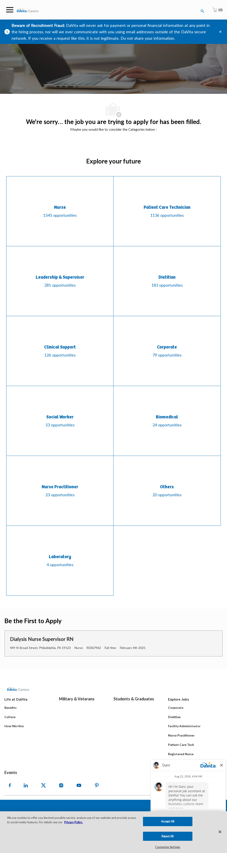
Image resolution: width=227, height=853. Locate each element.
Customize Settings (167, 847)
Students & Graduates (134, 699)
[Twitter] (43, 785)
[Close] (220, 832)
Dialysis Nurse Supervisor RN (42, 639)
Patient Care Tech (181, 745)
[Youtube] (79, 785)
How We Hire (14, 726)
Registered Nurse (181, 754)
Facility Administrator (184, 726)
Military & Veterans (76, 699)
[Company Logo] (28, 10)
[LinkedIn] (25, 785)
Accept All (167, 821)
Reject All (168, 836)
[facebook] (9, 785)
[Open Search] (202, 11)
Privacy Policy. (73, 822)
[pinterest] (96, 785)
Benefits (10, 707)
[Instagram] (61, 785)
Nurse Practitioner (181, 735)
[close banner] (220, 32)
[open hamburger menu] (9, 9)
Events (10, 772)
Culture (10, 717)
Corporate (175, 707)
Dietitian (174, 717)
